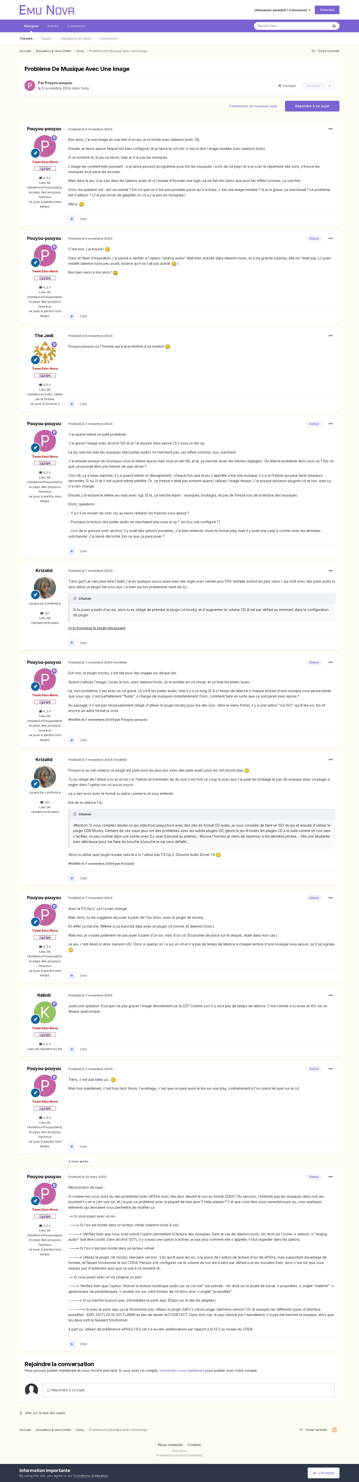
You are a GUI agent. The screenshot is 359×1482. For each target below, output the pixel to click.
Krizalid (44, 570)
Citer (83, 219)
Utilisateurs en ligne (76, 38)
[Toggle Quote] (75, 598)
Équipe (47, 38)
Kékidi (44, 995)
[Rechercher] (334, 26)
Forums (26, 38)
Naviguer (31, 26)
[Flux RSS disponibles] (334, 1430)
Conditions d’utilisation (91, 1476)
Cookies (194, 1445)
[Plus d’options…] (331, 129)
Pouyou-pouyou (58, 83)
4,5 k (46, 1044)
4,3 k (46, 178)
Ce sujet (316, 26)
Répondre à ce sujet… (69, 1390)
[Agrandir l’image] (81, 204)
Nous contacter (170, 1445)
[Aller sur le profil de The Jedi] (45, 353)
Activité (53, 26)
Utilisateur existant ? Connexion (281, 10)
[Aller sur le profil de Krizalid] (45, 588)
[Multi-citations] (71, 218)
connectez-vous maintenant (181, 1370)
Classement (108, 38)
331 (46, 613)
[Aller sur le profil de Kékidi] (45, 1012)
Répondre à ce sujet (312, 106)
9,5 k (46, 385)
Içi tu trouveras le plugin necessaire (97, 628)
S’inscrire (327, 10)
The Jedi (43, 335)
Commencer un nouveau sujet (253, 106)
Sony (85, 88)
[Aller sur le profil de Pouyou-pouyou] (29, 85)
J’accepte (325, 1473)
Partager (288, 86)
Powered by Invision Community (179, 1455)
